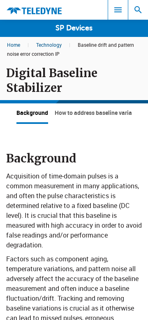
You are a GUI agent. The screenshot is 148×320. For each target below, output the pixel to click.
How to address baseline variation (98, 113)
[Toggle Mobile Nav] (118, 10)
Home (13, 44)
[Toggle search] (138, 10)
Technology (49, 44)
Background (32, 113)
